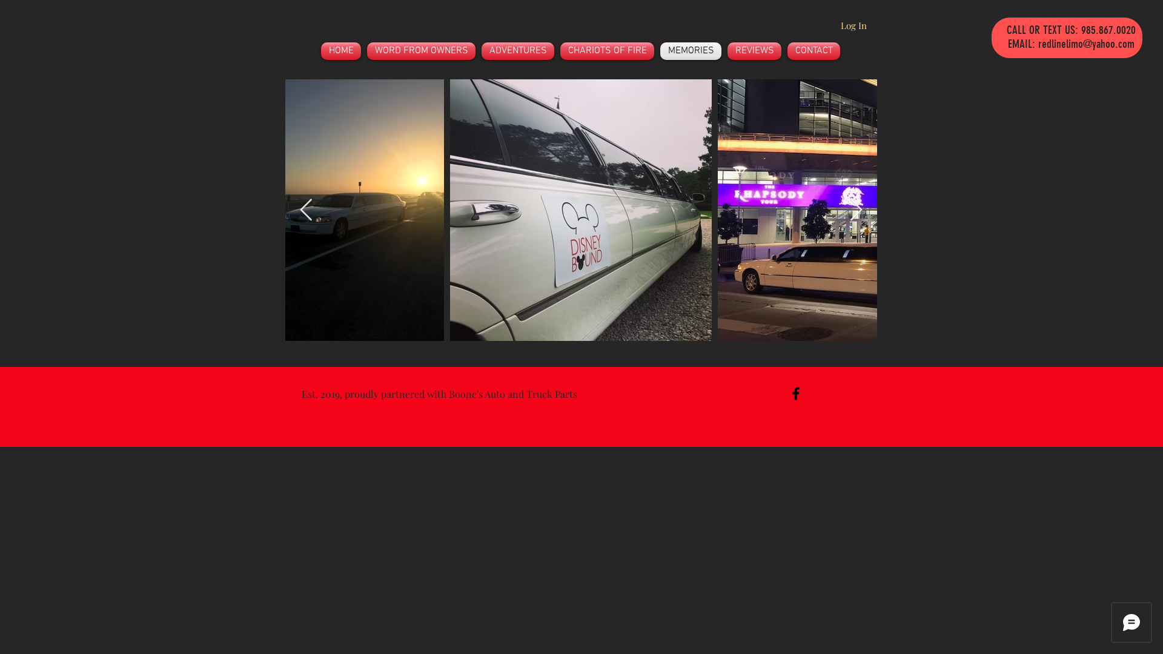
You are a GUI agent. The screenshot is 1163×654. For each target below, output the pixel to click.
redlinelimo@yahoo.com (1086, 44)
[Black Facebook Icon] (795, 393)
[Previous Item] (306, 210)
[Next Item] (856, 210)
